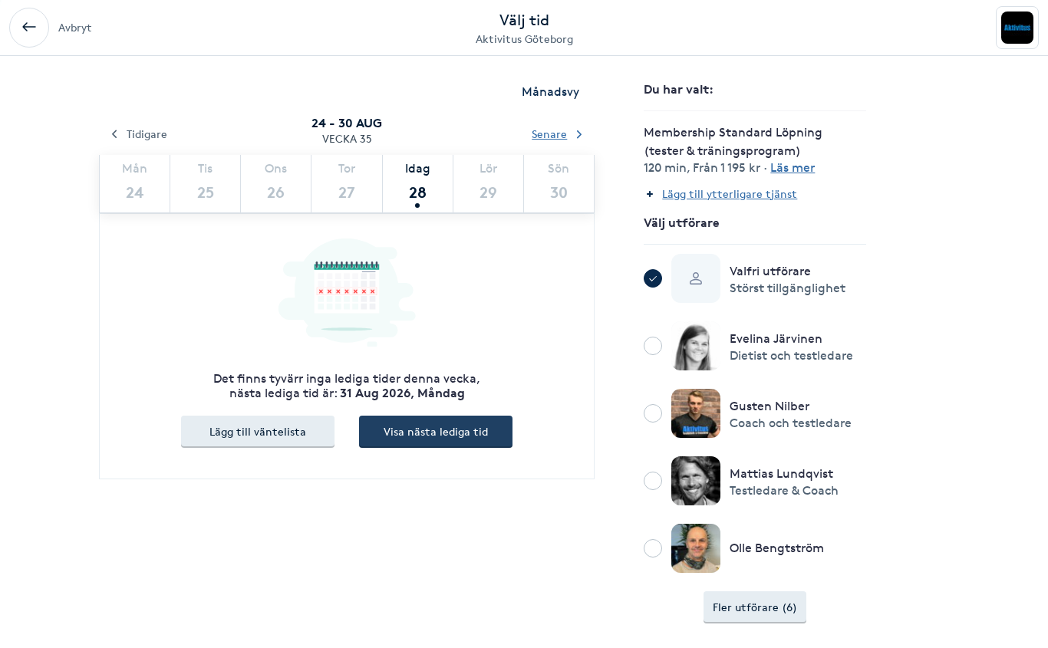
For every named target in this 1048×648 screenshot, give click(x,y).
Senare (549, 133)
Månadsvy (550, 91)
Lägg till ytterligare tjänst (729, 193)
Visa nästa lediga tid (436, 431)
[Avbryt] (29, 28)
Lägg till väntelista (257, 431)
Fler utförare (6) (755, 606)
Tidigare (147, 133)
